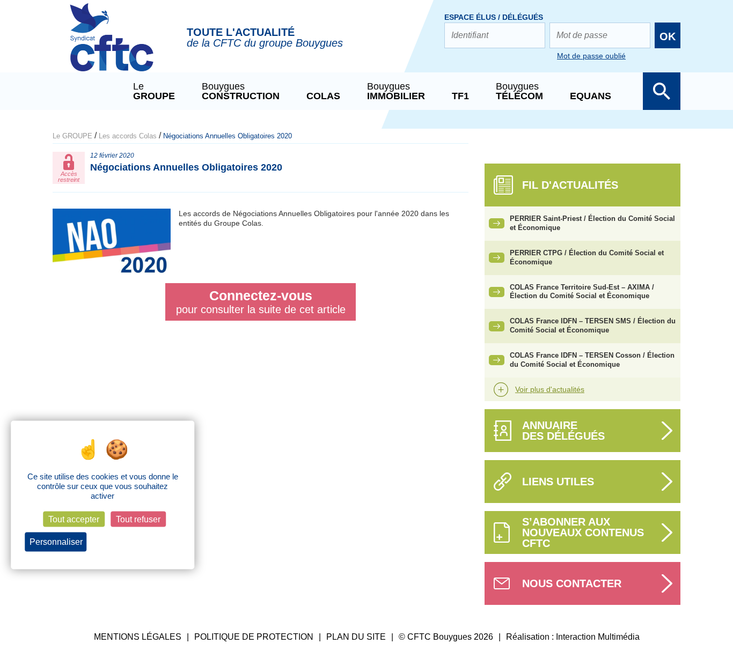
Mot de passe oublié (591, 55)
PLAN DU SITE (356, 636)
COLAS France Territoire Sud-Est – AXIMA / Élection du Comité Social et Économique (582, 291)
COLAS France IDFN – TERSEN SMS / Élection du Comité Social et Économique (593, 325)
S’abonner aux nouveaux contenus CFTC (583, 532)
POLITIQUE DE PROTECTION (253, 636)
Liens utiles (558, 481)
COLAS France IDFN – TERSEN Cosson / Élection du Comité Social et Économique (592, 359)
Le (154, 91)
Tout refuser (138, 519)
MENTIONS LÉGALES (137, 636)
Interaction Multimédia (598, 636)
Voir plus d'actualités (549, 389)
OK (667, 36)
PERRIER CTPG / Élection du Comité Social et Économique (587, 257)
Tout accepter (73, 519)
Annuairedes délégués (563, 430)
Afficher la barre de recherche (661, 91)
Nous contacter (571, 583)
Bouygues (241, 91)
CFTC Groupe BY (112, 44)
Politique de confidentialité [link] (136, 542)
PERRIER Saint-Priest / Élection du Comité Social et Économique (592, 223)
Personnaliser (56, 541)
